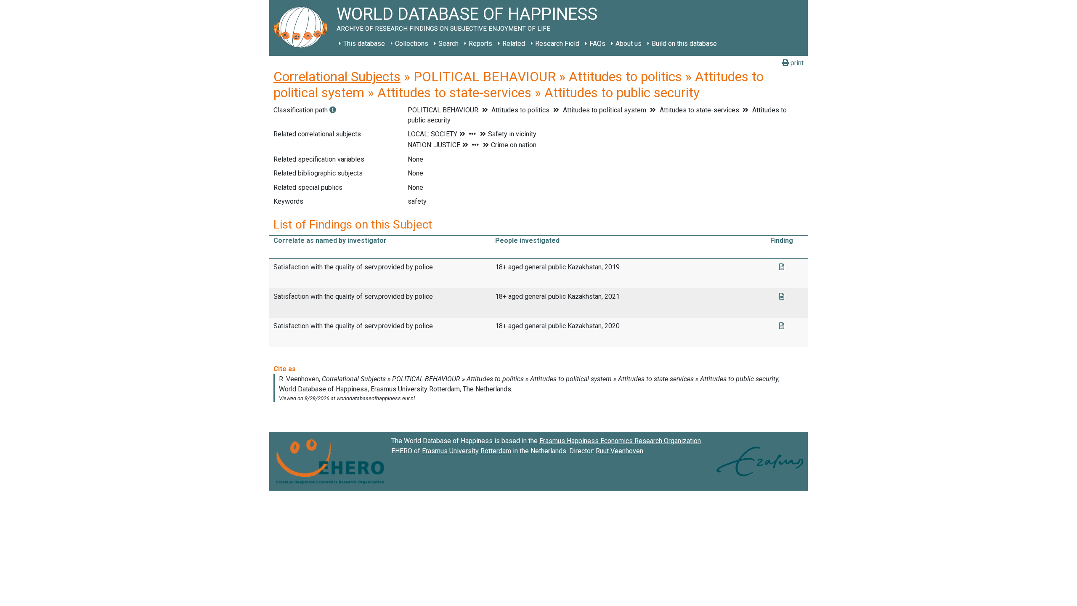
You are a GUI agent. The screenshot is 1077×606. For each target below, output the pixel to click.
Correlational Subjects (337, 77)
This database (364, 44)
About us (628, 44)
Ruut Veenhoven (619, 451)
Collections (411, 44)
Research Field (557, 44)
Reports (480, 44)
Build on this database (684, 44)
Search (448, 44)
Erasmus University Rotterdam (466, 451)
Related (513, 44)
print (796, 63)
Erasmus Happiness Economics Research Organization (620, 441)
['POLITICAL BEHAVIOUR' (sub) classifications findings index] (332, 110)
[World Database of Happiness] (303, 28)
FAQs (597, 44)
